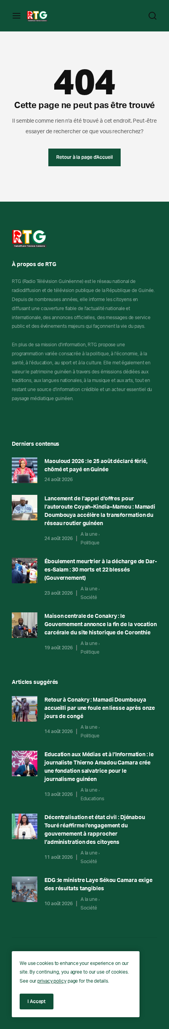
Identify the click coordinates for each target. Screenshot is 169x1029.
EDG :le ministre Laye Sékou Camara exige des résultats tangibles (98, 884)
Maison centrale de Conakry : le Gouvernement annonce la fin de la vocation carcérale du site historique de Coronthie (100, 625)
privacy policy (51, 981)
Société (89, 597)
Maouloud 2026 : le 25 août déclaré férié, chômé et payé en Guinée (95, 465)
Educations (92, 798)
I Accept (37, 1001)
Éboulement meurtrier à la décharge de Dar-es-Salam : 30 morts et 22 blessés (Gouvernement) (100, 570)
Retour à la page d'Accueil (84, 157)
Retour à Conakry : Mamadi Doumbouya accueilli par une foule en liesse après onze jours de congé (99, 708)
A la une (89, 534)
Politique (90, 542)
